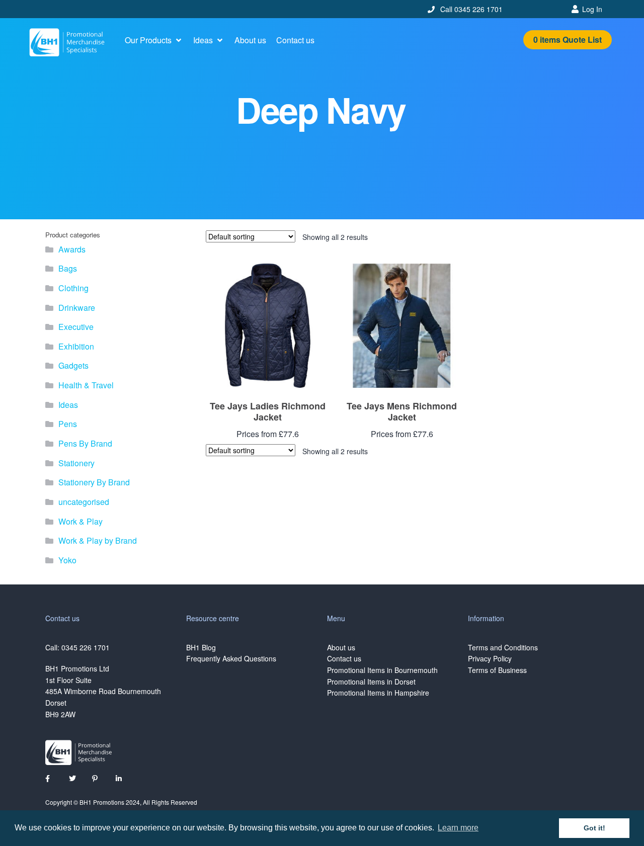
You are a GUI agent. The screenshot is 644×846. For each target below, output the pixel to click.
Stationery (76, 463)
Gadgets (73, 365)
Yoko (67, 560)
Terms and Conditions (503, 647)
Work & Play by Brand (97, 540)
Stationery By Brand (94, 482)
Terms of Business (497, 670)
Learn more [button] (458, 827)
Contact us (344, 658)
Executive (76, 326)
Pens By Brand (85, 443)
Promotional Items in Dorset (371, 681)
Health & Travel (86, 385)
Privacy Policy (490, 658)
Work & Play (80, 521)
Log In (592, 9)
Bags (67, 268)
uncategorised (83, 501)
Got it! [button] (594, 828)
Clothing (73, 288)
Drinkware (76, 307)
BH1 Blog (201, 647)
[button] (154, 40)
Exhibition (76, 346)
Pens (67, 424)
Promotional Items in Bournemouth (382, 670)
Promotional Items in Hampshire (378, 693)
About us (341, 647)
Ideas (68, 404)
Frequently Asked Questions (231, 658)
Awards (72, 249)
